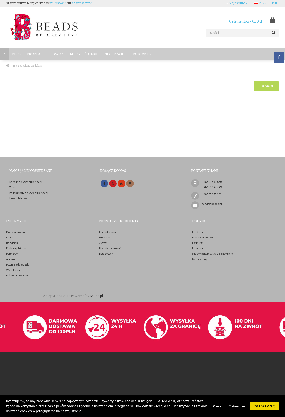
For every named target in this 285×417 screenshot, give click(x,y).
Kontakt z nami (107, 232)
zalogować (58, 3)
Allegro (10, 259)
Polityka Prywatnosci (18, 275)
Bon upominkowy (202, 237)
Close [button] (217, 406)
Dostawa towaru (16, 232)
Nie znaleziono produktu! (27, 65)
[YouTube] (121, 184)
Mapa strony (199, 259)
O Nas (10, 237)
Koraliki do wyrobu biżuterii (25, 182)
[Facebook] (104, 184)
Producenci (199, 232)
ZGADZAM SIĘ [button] (264, 406)
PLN (274, 3)
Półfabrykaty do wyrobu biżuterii (28, 193)
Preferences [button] (237, 406)
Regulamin (12, 243)
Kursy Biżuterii (83, 54)
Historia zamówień (110, 248)
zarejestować (82, 3)
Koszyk (57, 54)
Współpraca (13, 270)
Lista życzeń (106, 254)
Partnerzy (12, 254)
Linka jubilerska (18, 198)
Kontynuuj (266, 85)
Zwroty (103, 243)
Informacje (114, 54)
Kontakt (141, 54)
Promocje (35, 54)
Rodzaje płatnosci (16, 248)
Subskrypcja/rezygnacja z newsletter (213, 254)
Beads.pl (96, 296)
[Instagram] (130, 184)
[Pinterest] (113, 184)
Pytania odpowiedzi (18, 264)
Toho (12, 187)
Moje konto (105, 237)
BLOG (16, 54)
